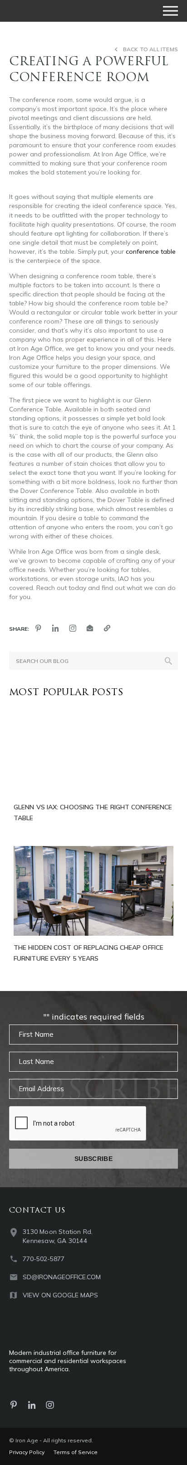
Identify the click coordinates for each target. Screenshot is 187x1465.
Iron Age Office (54, 11)
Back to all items (150, 49)
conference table (151, 251)
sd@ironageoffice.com (62, 1277)
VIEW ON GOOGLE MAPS (60, 1295)
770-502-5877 (43, 1259)
